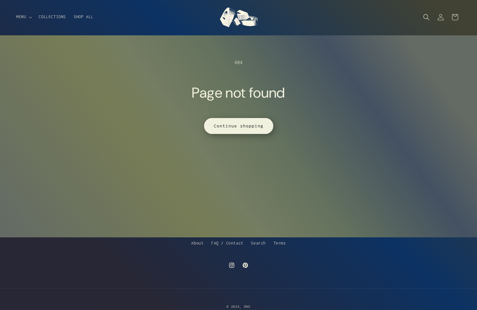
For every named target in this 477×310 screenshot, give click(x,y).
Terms (280, 243)
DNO (247, 306)
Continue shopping (238, 125)
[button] (23, 17)
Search (258, 243)
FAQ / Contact (227, 243)
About (197, 243)
